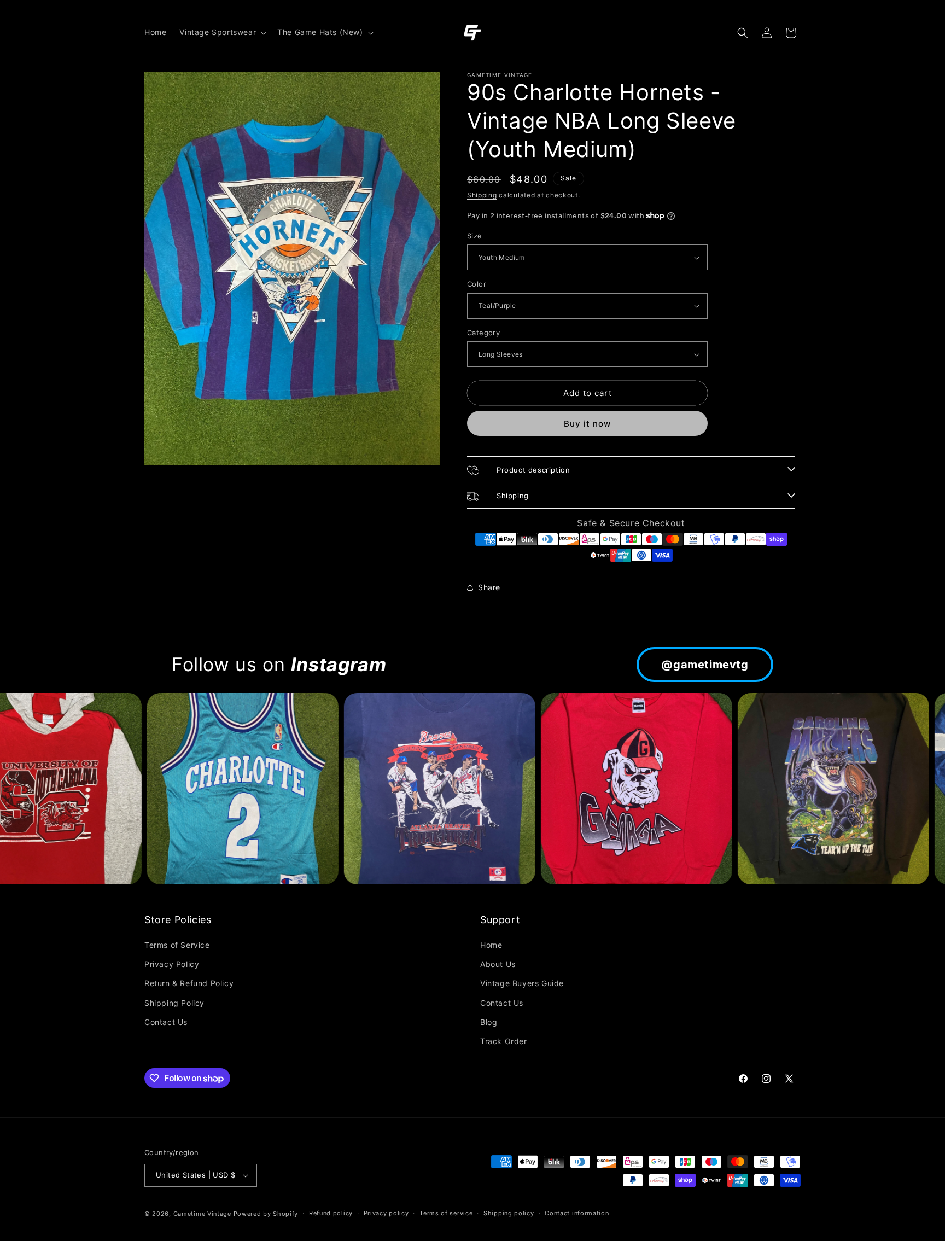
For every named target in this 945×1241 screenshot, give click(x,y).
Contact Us (166, 1022)
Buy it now (587, 423)
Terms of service (445, 1213)
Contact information (577, 1213)
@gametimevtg (704, 664)
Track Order (503, 1041)
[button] (222, 32)
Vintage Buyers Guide (522, 983)
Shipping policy (508, 1213)
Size (474, 235)
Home (491, 944)
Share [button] (489, 587)
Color (476, 283)
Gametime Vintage (202, 1213)
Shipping (482, 195)
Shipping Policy (174, 1002)
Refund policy (331, 1213)
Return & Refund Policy (189, 983)
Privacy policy (386, 1213)
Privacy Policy (171, 964)
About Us (498, 964)
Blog (488, 1022)
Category (483, 332)
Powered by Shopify (266, 1213)
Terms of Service (177, 944)
